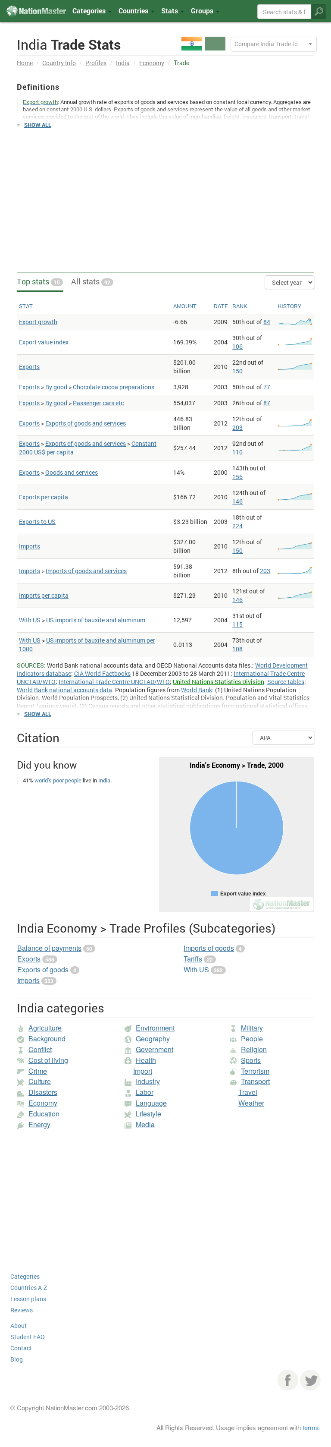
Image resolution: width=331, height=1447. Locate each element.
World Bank (196, 690)
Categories (89, 10)
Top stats (38, 281)
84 (266, 322)
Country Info (59, 63)
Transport (255, 1081)
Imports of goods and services (86, 571)
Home (25, 63)
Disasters (42, 1092)
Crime (37, 1071)
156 (237, 477)
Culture (39, 1081)
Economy (151, 63)
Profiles (95, 63)
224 (237, 526)
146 (237, 501)
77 (266, 387)
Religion (254, 1049)
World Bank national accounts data (64, 690)
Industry (148, 1081)
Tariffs (193, 959)
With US (30, 620)
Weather (251, 1103)
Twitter (310, 1380)
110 (237, 452)
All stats (90, 281)
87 (266, 403)
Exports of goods (43, 969)
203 (237, 427)
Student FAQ (27, 1337)
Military (252, 1028)
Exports (29, 367)
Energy (39, 1124)
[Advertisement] (165, 196)
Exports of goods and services (85, 423)
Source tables (285, 682)
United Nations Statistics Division (218, 682)
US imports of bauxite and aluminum (95, 620)
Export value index (44, 342)
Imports (29, 546)
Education (43, 1114)
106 (237, 346)
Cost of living (48, 1060)
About (18, 1325)
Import (142, 1071)
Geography (153, 1038)
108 (237, 649)
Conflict (40, 1049)
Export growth (38, 322)
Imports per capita (44, 595)
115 (237, 624)
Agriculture (45, 1028)
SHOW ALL (37, 125)
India (123, 63)
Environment (155, 1028)
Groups (203, 10)
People (252, 1038)
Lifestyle (148, 1114)
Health (146, 1060)
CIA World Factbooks (102, 673)
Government (154, 1049)
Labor (144, 1092)
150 (237, 371)
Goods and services (71, 472)
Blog (16, 1359)
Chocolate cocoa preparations (113, 387)
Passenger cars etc (98, 403)
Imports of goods (209, 948)
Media (145, 1124)
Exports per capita (43, 497)
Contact (21, 1348)
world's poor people (57, 780)
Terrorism (255, 1071)
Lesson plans (28, 1299)
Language (151, 1103)
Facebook (288, 1380)
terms (311, 1427)
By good (56, 387)
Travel (247, 1092)
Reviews (21, 1310)
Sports (251, 1060)
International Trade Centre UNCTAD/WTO (114, 682)
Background (47, 1038)
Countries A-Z (28, 1287)
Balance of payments (49, 948)
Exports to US (37, 521)
